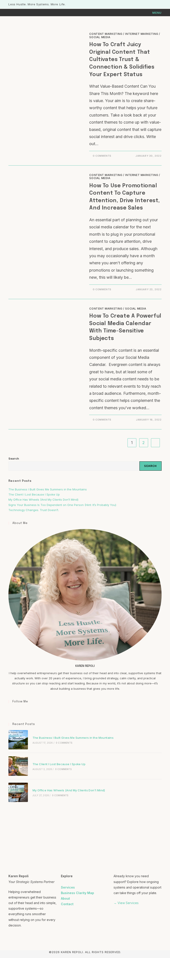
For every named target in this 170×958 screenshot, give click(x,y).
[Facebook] (11, 710)
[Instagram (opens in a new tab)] (155, 4)
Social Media (99, 37)
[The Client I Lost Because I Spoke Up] (18, 766)
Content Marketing (105, 34)
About (65, 898)
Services (68, 887)
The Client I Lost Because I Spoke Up (34, 494)
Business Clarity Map (77, 893)
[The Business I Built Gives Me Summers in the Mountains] (18, 739)
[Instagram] (16, 710)
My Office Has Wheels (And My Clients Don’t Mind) (43, 499)
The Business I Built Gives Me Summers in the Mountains (47, 489)
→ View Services (126, 903)
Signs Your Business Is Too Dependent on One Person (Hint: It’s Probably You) (62, 505)
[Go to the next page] (155, 442)
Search (13, 458)
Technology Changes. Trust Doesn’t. (34, 510)
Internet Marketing (141, 34)
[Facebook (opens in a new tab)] (150, 4)
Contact (67, 904)
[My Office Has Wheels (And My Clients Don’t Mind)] (18, 792)
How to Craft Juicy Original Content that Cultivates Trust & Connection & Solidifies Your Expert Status (121, 59)
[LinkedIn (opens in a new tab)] (160, 4)
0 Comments (102, 155)
